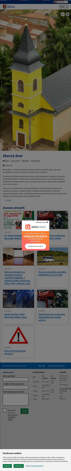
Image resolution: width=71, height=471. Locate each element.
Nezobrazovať (41, 222)
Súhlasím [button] (7, 466)
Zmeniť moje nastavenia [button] (34, 466)
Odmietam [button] (19, 466)
